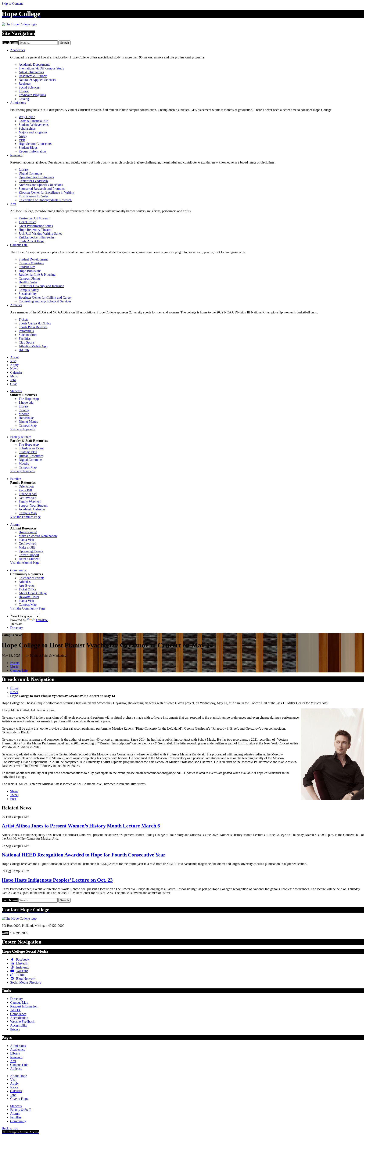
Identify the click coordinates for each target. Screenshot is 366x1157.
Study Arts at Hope (31, 241)
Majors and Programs (33, 132)
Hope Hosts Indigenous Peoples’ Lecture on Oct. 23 (57, 880)
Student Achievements (34, 124)
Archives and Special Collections (41, 185)
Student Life (27, 267)
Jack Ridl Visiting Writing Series (40, 233)
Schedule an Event (31, 448)
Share (14, 791)
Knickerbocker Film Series (36, 237)
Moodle (24, 414)
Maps (14, 376)
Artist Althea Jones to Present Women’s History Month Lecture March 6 (81, 826)
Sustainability (28, 293)
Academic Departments (34, 64)
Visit (22, 140)
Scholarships (27, 128)
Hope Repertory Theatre (35, 229)
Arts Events (26, 585)
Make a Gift (27, 547)
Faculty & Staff (20, 437)
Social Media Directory (25, 982)
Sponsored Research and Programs (42, 188)
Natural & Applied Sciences (37, 80)
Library (24, 91)
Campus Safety (29, 290)
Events (14, 663)
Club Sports (27, 342)
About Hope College (33, 593)
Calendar (16, 372)
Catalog (24, 99)
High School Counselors (35, 143)
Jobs (13, 380)
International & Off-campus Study (41, 68)
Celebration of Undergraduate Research (45, 200)
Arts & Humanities (31, 72)
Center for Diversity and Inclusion (41, 286)
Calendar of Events (31, 578)
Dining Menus (28, 421)
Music (14, 666)
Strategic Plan (28, 452)
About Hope (18, 1076)
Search (64, 42)
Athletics (16, 305)
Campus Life (19, 245)
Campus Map (28, 425)
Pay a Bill (25, 490)
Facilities (24, 338)
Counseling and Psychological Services (45, 301)
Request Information (32, 151)
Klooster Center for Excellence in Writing (46, 192)
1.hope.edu (26, 402)
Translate (42, 620)
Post (13, 799)
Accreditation (19, 1018)
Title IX (15, 1010)
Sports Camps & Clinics (35, 323)
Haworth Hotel (29, 597)
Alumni (15, 524)
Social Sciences (29, 87)
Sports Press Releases (33, 327)
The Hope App (29, 398)
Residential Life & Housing (37, 274)
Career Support (29, 555)
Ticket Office (27, 222)
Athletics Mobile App (33, 346)
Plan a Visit (26, 540)
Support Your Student (33, 505)
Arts (13, 204)
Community (18, 570)
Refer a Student (29, 559)
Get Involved (27, 498)
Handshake (26, 418)
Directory (16, 627)
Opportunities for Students (36, 177)
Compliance (18, 1014)
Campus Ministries (31, 263)
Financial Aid (28, 494)
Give (13, 384)
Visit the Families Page (25, 517)
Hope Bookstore (30, 271)
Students (16, 391)
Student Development (33, 259)
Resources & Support (33, 76)
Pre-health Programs (32, 95)
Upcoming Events (31, 551)
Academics (17, 50)
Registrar (25, 83)
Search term (10, 42)
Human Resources (31, 456)
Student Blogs (28, 147)
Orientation (26, 486)
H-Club (24, 350)
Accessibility (18, 1025)
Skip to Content (12, 3)
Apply (23, 136)
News (14, 368)
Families (15, 479)
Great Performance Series (36, 226)
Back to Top (10, 1128)
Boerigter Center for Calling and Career (45, 297)
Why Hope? (27, 117)
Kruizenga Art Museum (34, 218)
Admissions (18, 102)
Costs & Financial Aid (33, 121)
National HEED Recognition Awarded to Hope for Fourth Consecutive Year (83, 855)
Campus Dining (29, 278)
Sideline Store (28, 335)
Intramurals (26, 331)
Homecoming (28, 532)
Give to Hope (19, 1098)
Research (16, 155)
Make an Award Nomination (38, 536)
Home (14, 688)
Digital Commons (30, 173)
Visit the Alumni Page (24, 562)
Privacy (15, 1029)
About (14, 357)
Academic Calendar (32, 509)
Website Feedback (22, 1021)
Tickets (23, 319)
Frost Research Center (33, 196)
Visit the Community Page (27, 608)
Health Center (28, 282)
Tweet (14, 795)
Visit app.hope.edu (22, 429)
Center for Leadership (33, 181)
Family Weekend (30, 501)
